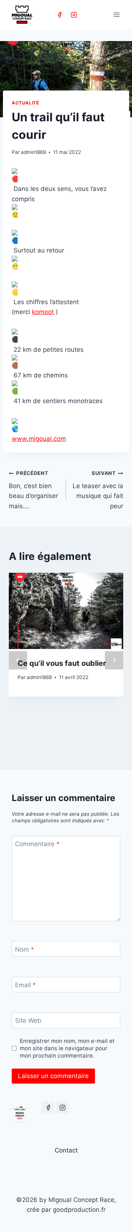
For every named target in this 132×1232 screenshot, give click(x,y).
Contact (66, 1150)
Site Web (28, 1020)
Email (25, 985)
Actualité (25, 103)
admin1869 (33, 152)
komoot (43, 312)
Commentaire (37, 844)
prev (18, 660)
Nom (24, 949)
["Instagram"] (73, 14)
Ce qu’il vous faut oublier (62, 663)
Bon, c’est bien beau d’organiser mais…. (33, 489)
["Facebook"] (59, 14)
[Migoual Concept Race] (22, 14)
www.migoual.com (39, 438)
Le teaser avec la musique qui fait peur (98, 489)
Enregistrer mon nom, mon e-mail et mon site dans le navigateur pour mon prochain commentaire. (67, 1048)
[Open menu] (116, 14)
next (114, 660)
